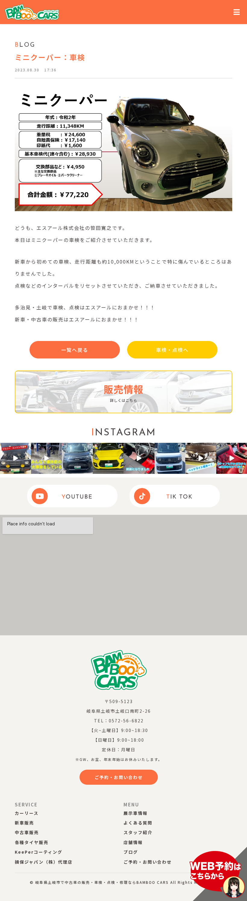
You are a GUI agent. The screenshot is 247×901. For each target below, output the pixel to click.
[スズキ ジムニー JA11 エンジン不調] (15, 458)
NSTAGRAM (123, 433)
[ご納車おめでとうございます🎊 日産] (170, 458)
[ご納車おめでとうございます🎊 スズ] (108, 458)
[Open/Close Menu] (237, 12)
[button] (75, 349)
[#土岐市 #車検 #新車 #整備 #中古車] (139, 458)
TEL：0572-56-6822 (119, 721)
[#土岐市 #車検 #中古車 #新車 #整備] (46, 458)
